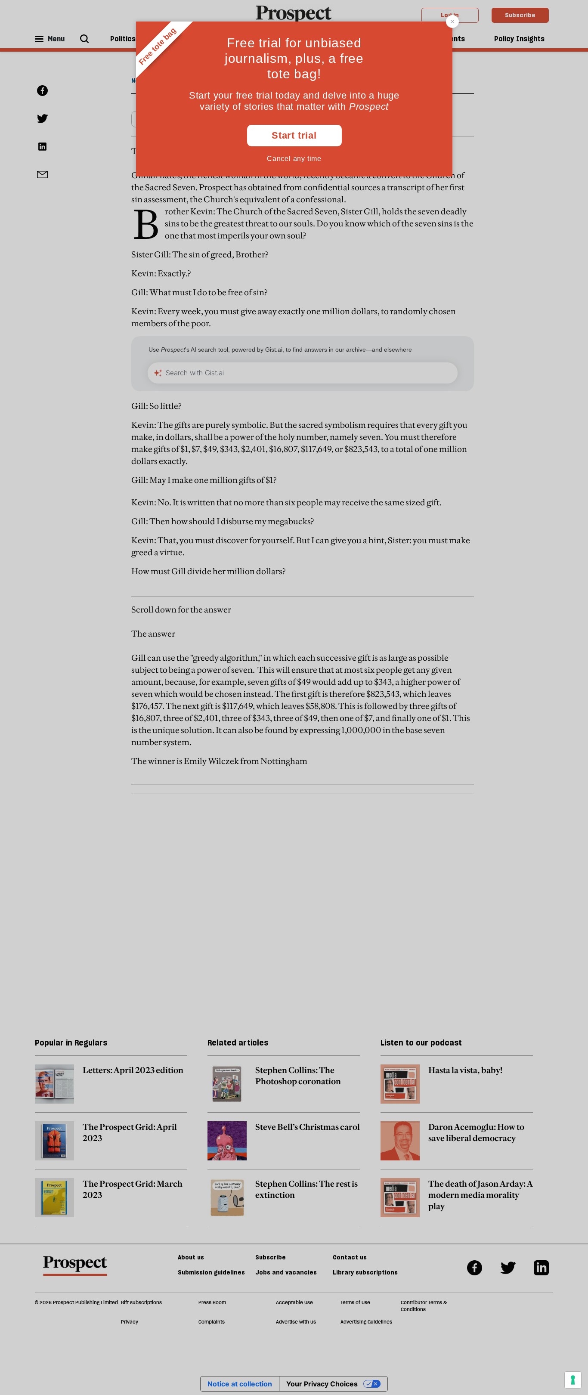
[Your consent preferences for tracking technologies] (573, 1380)
